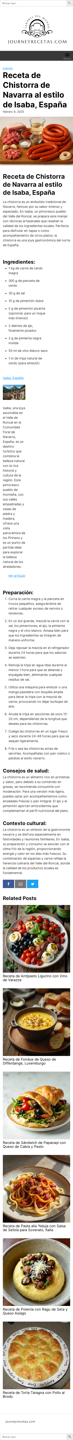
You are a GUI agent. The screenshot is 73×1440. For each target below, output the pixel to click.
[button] (70, 3)
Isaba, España (13, 378)
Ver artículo (16, 576)
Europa (8, 68)
